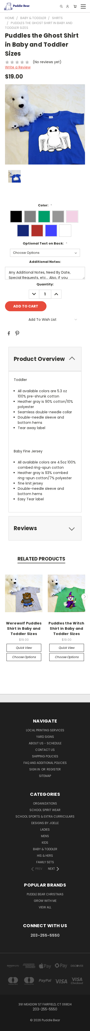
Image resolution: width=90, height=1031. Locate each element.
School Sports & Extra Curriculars (45, 816)
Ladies (45, 829)
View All (45, 907)
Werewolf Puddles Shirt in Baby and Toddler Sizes (24, 628)
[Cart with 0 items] (75, 6)
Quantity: (45, 284)
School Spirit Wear (45, 810)
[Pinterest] (17, 333)
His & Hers (45, 855)
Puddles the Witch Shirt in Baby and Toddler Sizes (66, 628)
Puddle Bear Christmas (45, 894)
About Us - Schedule (45, 743)
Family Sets (45, 862)
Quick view (24, 648)
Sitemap (45, 776)
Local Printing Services (45, 730)
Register (54, 769)
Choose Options (24, 657)
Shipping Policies (45, 756)
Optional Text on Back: (45, 243)
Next (84, 596)
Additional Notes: (45, 261)
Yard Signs (45, 737)
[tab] (45, 528)
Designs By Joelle (45, 823)
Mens (45, 836)
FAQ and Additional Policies (45, 763)
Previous (5, 596)
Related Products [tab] (41, 559)
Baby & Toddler (45, 849)
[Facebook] (8, 333)
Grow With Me (45, 901)
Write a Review (17, 67)
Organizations (45, 803)
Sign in (35, 769)
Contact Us (45, 750)
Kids (45, 842)
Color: (45, 205)
